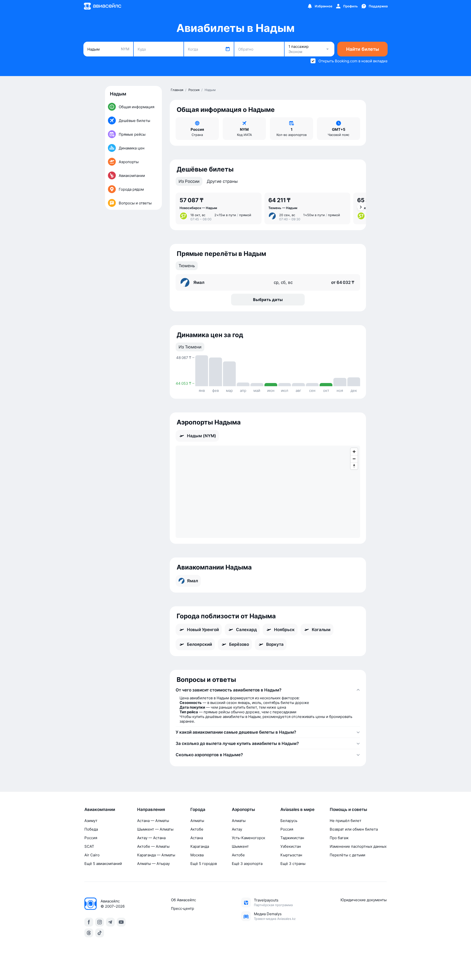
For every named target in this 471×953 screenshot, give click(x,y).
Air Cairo (92, 855)
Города (197, 809)
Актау (237, 829)
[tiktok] (100, 933)
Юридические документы (363, 900)
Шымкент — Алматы (155, 829)
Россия (90, 837)
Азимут (90, 820)
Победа (91, 829)
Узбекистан (290, 846)
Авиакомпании (99, 809)
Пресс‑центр (182, 908)
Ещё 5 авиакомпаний (103, 863)
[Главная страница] (102, 6)
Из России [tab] (189, 181)
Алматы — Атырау (153, 863)
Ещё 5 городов (203, 863)
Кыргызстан (291, 855)
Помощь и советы (348, 809)
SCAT (89, 846)
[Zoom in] (354, 451)
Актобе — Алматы (153, 846)
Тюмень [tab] (187, 265)
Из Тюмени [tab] (190, 346)
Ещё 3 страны (292, 863)
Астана (196, 837)
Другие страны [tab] (222, 181)
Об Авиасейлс (183, 900)
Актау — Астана (151, 837)
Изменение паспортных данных (358, 846)
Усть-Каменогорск (248, 837)
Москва (197, 855)
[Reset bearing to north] (354, 465)
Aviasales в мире (297, 809)
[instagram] (100, 922)
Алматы (197, 820)
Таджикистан (292, 837)
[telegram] (110, 922)
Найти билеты (362, 49)
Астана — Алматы (153, 820)
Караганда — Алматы (156, 855)
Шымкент (240, 846)
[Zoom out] (354, 458)
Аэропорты (243, 809)
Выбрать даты (268, 299)
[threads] (89, 933)
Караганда (199, 846)
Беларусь (288, 820)
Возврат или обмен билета (354, 829)
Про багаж (339, 837)
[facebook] (89, 922)
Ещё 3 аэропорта (247, 863)
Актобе (196, 829)
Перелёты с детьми (347, 855)
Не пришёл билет (345, 820)
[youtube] (121, 922)
